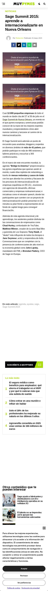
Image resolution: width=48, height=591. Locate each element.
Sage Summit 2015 (11, 307)
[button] (44, 528)
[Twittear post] (19, 45)
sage (37, 304)
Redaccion (19, 38)
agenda (22, 304)
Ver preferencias (24, 583)
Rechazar (24, 576)
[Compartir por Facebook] (13, 45)
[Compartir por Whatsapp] (29, 45)
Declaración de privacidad (31, 588)
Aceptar (24, 569)
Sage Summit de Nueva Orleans (17, 120)
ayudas (30, 304)
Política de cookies (13, 588)
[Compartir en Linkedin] (24, 45)
